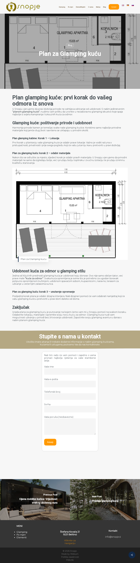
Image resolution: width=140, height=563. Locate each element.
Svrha (47, 404)
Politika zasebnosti (70, 557)
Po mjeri (21, 534)
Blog (70, 45)
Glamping (22, 532)
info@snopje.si (113, 537)
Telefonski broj (52, 392)
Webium (74, 554)
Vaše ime (49, 366)
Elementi (22, 537)
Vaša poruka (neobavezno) (58, 417)
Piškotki (70, 560)
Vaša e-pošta (51, 379)
